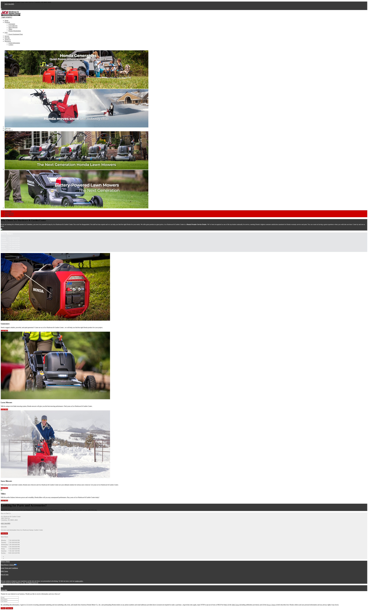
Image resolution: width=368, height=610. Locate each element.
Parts (6, 32)
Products (7, 22)
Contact (10, 44)
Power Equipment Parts (15, 34)
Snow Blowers (12, 27)
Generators (11, 24)
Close (3, 608)
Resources (8, 41)
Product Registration (14, 31)
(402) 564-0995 (9, 4)
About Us (8, 39)
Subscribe (4, 533)
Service (7, 36)
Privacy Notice (5, 561)
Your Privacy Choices (7, 565)
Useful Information (14, 43)
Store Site (7, 6)
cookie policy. (79, 581)
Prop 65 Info (4, 574)
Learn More (4, 331)
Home (6, 20)
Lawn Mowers (12, 25)
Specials (7, 38)
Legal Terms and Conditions (9, 568)
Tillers (10, 29)
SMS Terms (4, 571)
